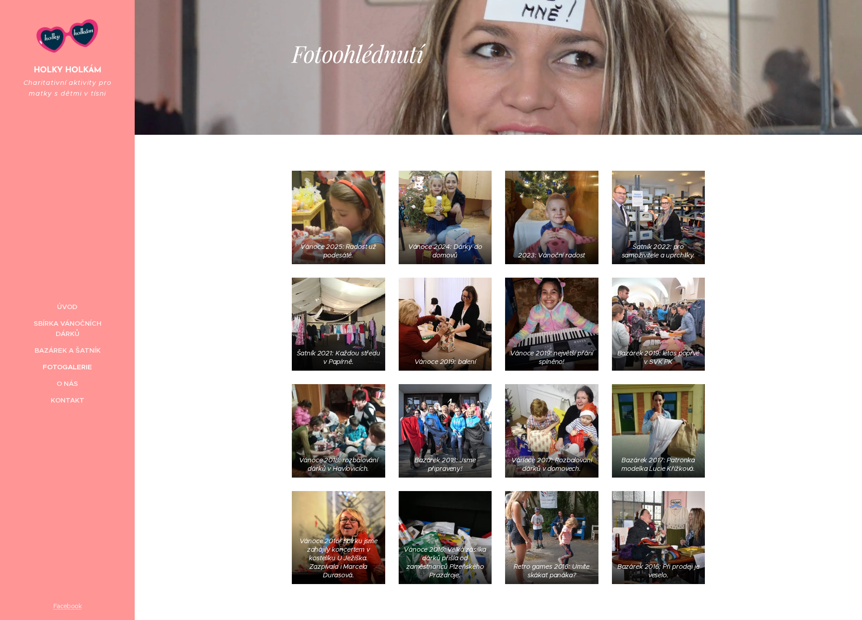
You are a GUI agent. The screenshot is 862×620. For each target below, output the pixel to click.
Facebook (67, 606)
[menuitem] (67, 306)
